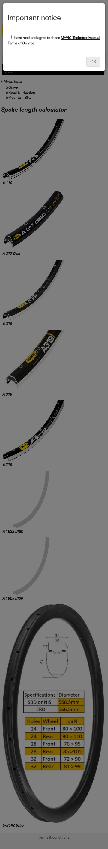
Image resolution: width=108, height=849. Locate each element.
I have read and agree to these (54, 40)
